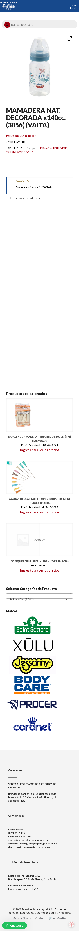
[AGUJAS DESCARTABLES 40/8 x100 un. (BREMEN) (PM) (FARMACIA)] (23, 477)
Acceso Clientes (22, 918)
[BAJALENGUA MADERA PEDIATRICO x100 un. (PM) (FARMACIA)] (23, 415)
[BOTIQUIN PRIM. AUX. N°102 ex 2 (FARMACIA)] (23, 539)
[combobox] (39, 596)
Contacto (40, 918)
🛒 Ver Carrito (57, 918)
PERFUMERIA (60, 148)
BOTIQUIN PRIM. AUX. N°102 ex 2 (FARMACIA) (39, 561)
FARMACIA (46, 148)
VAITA (29, 152)
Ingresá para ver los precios (21, 135)
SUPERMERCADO (15, 152)
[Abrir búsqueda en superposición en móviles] (39, 23)
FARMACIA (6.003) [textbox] (38, 599)
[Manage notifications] (71, 924)
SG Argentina (63, 912)
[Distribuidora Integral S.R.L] (8, 5)
